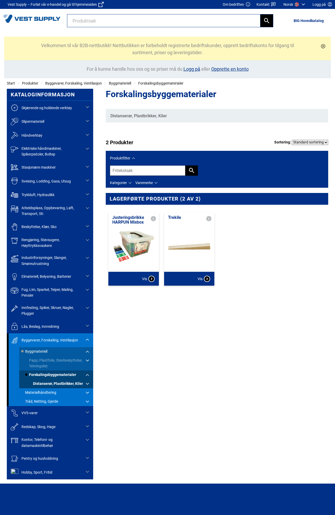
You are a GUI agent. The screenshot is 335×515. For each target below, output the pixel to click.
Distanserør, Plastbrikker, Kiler (58, 383)
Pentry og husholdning (39, 458)
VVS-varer (29, 413)
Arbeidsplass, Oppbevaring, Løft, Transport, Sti (47, 211)
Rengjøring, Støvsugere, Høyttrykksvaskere (40, 243)
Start (11, 83)
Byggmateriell (120, 83)
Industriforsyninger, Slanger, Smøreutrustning (44, 260)
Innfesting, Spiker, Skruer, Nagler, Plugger (47, 310)
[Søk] (266, 20)
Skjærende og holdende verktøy (46, 108)
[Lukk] (323, 46)
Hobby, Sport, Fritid (36, 472)
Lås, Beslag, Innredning (40, 326)
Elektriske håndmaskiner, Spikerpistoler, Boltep (41, 151)
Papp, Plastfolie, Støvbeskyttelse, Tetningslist (55, 363)
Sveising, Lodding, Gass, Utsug (46, 181)
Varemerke (144, 183)
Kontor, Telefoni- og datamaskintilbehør (37, 442)
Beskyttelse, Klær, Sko (39, 227)
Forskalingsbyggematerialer (160, 83)
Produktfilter (120, 158)
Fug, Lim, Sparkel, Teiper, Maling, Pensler (47, 292)
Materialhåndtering (40, 392)
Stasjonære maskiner (38, 167)
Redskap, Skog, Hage (38, 427)
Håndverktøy (31, 135)
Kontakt (263, 4)
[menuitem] (294, 4)
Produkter (30, 83)
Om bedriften (233, 4)
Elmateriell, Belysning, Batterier (46, 276)
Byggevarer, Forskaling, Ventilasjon (73, 83)
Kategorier (118, 183)
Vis (144, 279)
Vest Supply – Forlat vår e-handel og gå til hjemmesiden (53, 4)
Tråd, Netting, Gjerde (41, 401)
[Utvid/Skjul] (87, 107)
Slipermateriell (32, 121)
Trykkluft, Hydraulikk (37, 195)
